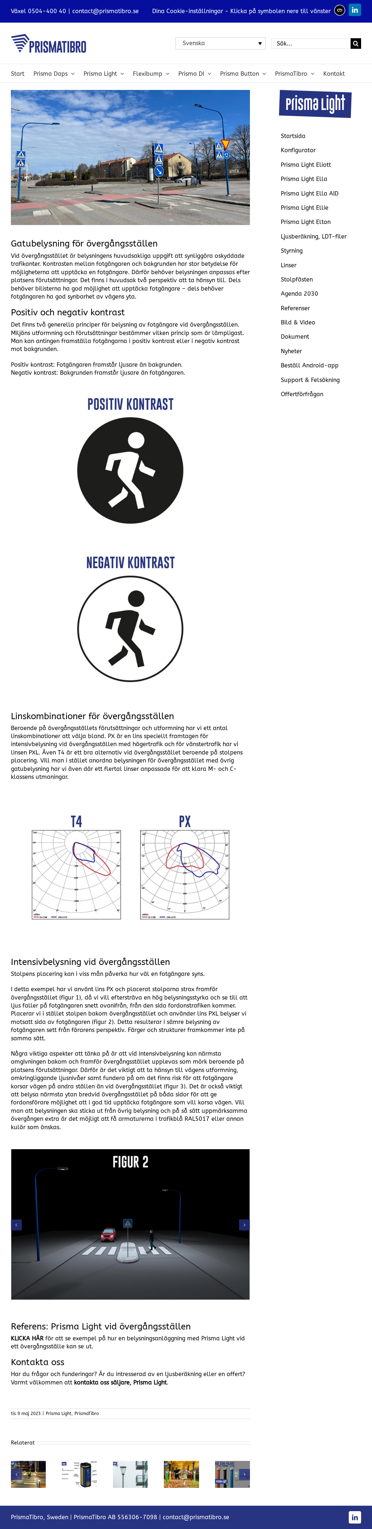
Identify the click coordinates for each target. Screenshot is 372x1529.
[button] (16, 1224)
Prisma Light (59, 1413)
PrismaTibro (86, 1413)
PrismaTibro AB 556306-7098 (115, 1517)
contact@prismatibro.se (105, 11)
